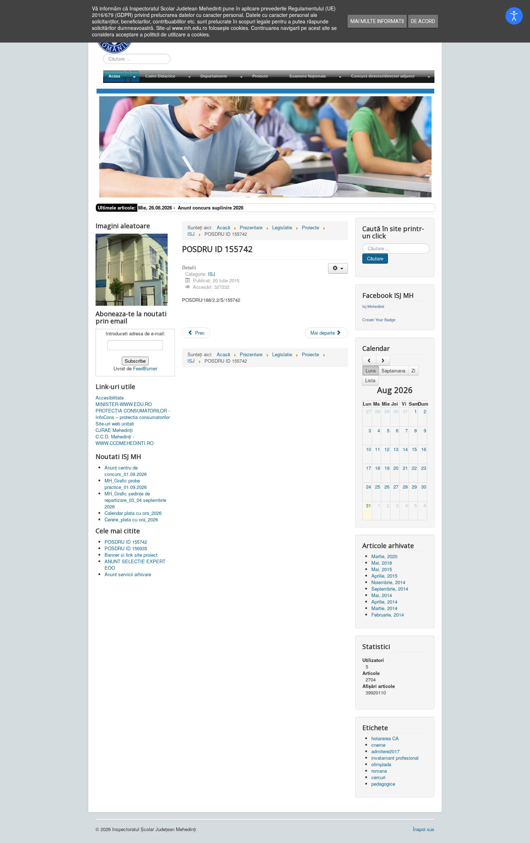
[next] (383, 361)
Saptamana (393, 370)
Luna (371, 370)
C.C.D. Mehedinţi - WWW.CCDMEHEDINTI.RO (125, 439)
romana (379, 770)
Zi (413, 370)
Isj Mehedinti (373, 306)
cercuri (378, 777)
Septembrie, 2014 (389, 588)
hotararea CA (385, 738)
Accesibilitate (110, 397)
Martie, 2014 (384, 608)
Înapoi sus (423, 829)
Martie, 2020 (384, 556)
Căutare (375, 258)
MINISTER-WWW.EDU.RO (124, 404)
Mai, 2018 (381, 562)
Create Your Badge (379, 320)
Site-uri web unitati (115, 423)
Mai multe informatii (377, 21)
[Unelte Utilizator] (338, 268)
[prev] (369, 361)
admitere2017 (385, 751)
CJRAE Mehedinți (114, 430)
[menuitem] (121, 76)
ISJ (211, 273)
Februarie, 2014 (387, 614)
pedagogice (383, 783)
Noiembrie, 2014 (388, 582)
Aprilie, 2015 (384, 575)
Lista (370, 380)
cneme (378, 744)
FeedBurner (145, 368)
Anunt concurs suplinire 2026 (210, 207)
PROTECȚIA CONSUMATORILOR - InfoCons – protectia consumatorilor (133, 413)
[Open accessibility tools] (514, 16)
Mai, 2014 (381, 595)
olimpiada (381, 764)
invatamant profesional (395, 757)
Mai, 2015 (381, 569)
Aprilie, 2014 (384, 601)
